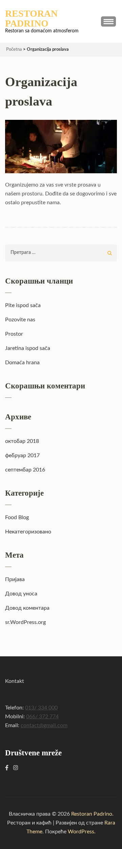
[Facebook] (6, 768)
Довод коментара (27, 608)
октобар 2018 (22, 441)
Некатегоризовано (28, 531)
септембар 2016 (25, 469)
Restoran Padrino (31, 18)
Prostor (14, 334)
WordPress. (82, 831)
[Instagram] (15, 768)
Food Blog (17, 517)
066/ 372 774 (42, 716)
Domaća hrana (22, 362)
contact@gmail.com (44, 725)
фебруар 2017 (22, 455)
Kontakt (14, 681)
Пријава (15, 579)
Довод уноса (21, 593)
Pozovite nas (20, 319)
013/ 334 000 (41, 707)
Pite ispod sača (23, 305)
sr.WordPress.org (25, 622)
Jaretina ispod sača (27, 348)
